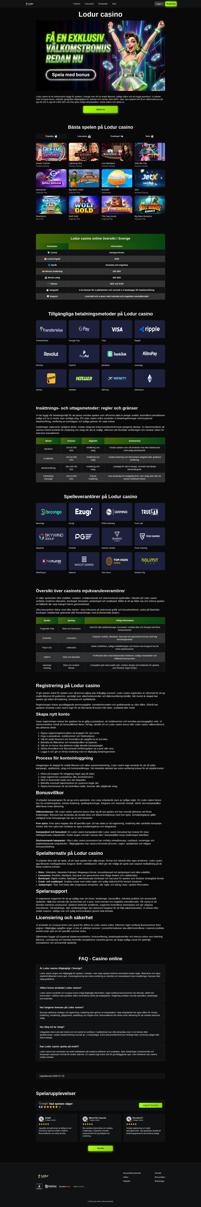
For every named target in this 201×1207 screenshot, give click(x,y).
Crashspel (115, 136)
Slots (148, 136)
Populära (50, 136)
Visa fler (100, 1148)
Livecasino (82, 136)
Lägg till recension (150, 1105)
